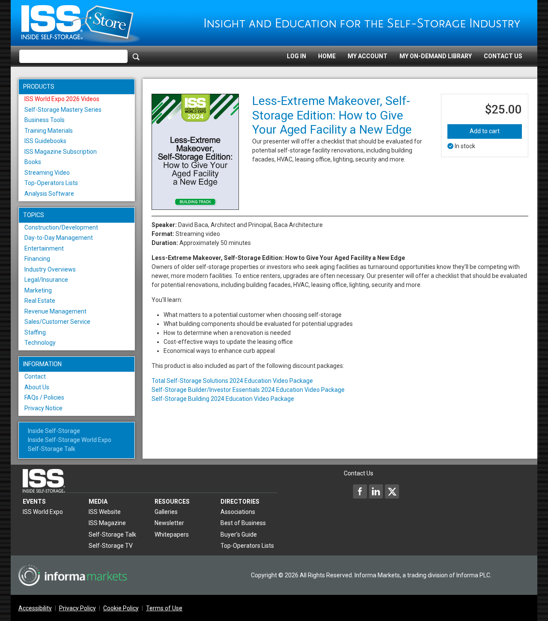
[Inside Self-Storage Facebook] (360, 491)
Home (327, 56)
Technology (40, 342)
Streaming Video (47, 172)
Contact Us (503, 56)
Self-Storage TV (111, 545)
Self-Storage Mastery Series (62, 109)
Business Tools (44, 119)
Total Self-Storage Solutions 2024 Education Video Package (232, 380)
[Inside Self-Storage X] (391, 491)
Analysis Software (49, 193)
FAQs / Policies (44, 397)
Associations (237, 511)
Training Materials (48, 130)
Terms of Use (164, 608)
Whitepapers (172, 534)
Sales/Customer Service (57, 321)
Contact (35, 376)
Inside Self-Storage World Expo (69, 439)
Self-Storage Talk (51, 448)
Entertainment (44, 248)
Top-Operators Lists (51, 182)
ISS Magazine (107, 522)
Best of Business (243, 522)
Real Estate (39, 300)
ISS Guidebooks (45, 140)
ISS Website (105, 511)
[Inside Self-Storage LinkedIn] (376, 491)
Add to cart (485, 131)
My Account (367, 56)
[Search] (136, 56)
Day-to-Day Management (58, 237)
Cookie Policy (121, 608)
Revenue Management (55, 311)
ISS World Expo (43, 511)
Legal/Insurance (46, 279)
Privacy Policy (77, 608)
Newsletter (169, 522)
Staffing (35, 332)
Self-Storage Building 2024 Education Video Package (223, 398)
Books (32, 161)
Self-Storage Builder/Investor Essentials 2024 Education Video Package (248, 389)
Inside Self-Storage (54, 430)
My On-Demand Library (435, 56)
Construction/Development (61, 227)
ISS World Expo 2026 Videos (61, 99)
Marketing (38, 290)
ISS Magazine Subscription (60, 151)
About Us (36, 387)
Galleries (166, 511)
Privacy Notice (43, 408)
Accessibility (35, 608)
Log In (296, 56)
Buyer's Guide (238, 534)
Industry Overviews (50, 269)
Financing (37, 258)
